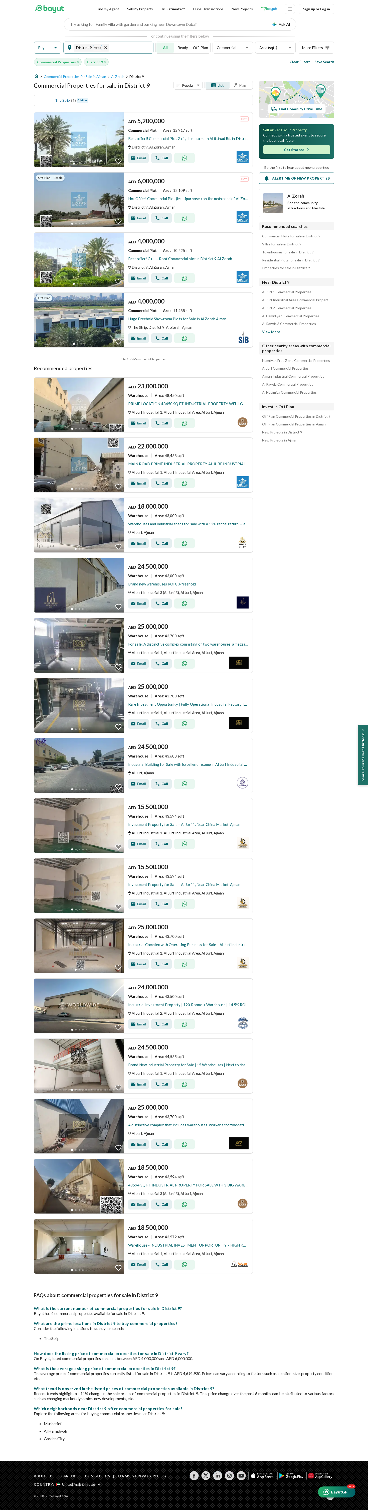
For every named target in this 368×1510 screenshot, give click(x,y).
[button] (47, 48)
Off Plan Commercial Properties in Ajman (294, 424)
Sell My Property (140, 9)
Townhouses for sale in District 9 (288, 252)
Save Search (324, 62)
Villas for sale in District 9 (281, 244)
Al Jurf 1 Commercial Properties (286, 292)
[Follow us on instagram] (229, 1475)
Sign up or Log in (316, 9)
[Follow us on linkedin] (217, 1475)
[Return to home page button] (49, 9)
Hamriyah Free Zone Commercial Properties (296, 361)
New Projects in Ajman (279, 440)
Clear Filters (300, 62)
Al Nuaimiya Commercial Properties (289, 392)
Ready (182, 47)
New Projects (242, 9)
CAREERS (69, 1476)
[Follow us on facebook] (194, 1475)
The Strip (62, 100)
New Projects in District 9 (282, 432)
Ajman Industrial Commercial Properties (293, 376)
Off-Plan (200, 47)
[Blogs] (269, 9)
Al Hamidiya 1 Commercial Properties (290, 316)
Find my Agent (108, 9)
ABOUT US (44, 1476)
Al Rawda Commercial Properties (287, 384)
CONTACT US (97, 1476)
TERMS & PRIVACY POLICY (142, 1476)
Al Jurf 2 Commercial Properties (286, 308)
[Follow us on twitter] (206, 1475)
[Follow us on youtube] (241, 1475)
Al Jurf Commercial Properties (285, 368)
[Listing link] (143, 139)
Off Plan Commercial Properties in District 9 (296, 416)
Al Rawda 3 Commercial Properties (289, 324)
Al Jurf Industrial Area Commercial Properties (296, 300)
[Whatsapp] (184, 158)
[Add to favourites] (118, 161)
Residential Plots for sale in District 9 (291, 260)
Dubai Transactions (208, 9)
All (165, 47)
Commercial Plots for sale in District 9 (291, 236)
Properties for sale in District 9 (286, 268)
